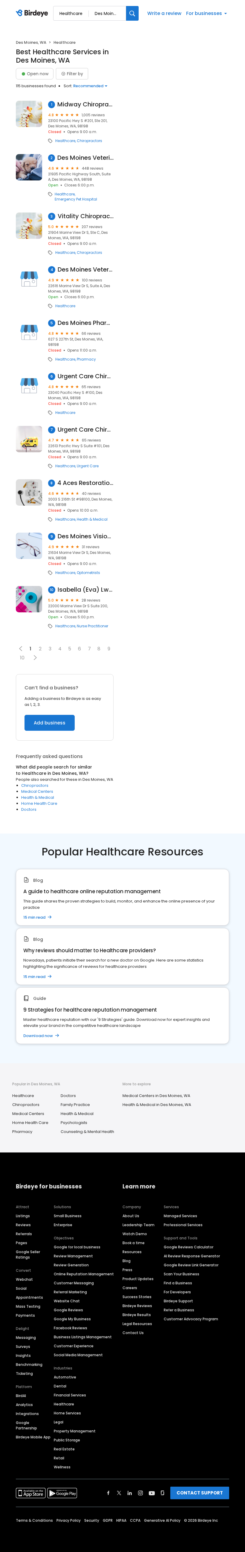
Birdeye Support (178, 1301)
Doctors (28, 809)
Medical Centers (37, 791)
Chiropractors (89, 140)
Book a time (133, 1242)
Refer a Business (179, 1310)
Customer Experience (74, 1345)
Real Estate (64, 1449)
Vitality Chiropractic (86, 216)
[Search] (132, 13)
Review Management (73, 1256)
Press (127, 1269)
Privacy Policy (68, 1520)
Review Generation (71, 1265)
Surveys (23, 1346)
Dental (60, 1386)
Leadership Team (138, 1224)
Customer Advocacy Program (191, 1319)
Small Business (68, 1215)
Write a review (164, 13)
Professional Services (183, 1224)
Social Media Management (78, 1354)
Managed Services (180, 1215)
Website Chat (67, 1301)
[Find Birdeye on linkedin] (129, 1493)
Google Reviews (68, 1310)
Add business (49, 723)
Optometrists (88, 572)
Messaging (26, 1337)
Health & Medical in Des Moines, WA (156, 1105)
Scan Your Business (181, 1274)
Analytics (24, 1404)
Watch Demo (134, 1233)
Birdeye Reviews (137, 1305)
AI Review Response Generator (192, 1256)
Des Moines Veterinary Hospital (85, 158)
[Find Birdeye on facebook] (108, 1493)
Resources (132, 1251)
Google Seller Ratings (28, 1254)
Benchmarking (29, 1364)
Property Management (75, 1431)
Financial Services (70, 1395)
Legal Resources (137, 1323)
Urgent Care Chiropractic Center (86, 376)
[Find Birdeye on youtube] (152, 1493)
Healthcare (65, 140)
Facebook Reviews (70, 1327)
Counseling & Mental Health (87, 1131)
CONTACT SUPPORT (200, 1493)
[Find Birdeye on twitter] (119, 1493)
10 (22, 657)
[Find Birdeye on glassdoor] (162, 1493)
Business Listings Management (83, 1336)
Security (91, 1520)
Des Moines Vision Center (86, 536)
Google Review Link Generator (191, 1265)
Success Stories (136, 1296)
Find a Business (178, 1283)
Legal (58, 1422)
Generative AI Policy (162, 1520)
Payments (25, 1315)
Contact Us (133, 1332)
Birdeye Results (136, 1314)
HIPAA (121, 1520)
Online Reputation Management (84, 1274)
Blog (126, 1260)
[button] (35, 657)
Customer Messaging (74, 1283)
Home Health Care (39, 803)
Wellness (62, 1467)
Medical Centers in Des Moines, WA (156, 1096)
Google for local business (77, 1247)
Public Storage (67, 1440)
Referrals (24, 1233)
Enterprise (63, 1224)
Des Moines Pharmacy (86, 323)
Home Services (67, 1413)
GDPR (108, 1520)
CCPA (135, 1520)
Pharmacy (86, 359)
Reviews (23, 1224)
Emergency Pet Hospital (76, 199)
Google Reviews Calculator (188, 1247)
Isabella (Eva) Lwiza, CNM (86, 589)
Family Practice (75, 1105)
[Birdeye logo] (33, 13)
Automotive (65, 1377)
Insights (23, 1355)
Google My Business (72, 1319)
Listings (23, 1215)
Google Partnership (26, 1425)
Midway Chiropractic (85, 104)
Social (21, 1288)
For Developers (177, 1292)
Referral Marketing (70, 1292)
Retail (59, 1458)
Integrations (27, 1413)
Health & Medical (92, 519)
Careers (129, 1287)
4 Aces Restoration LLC (85, 483)
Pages (21, 1242)
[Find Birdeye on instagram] (140, 1493)
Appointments (29, 1297)
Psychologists (74, 1122)
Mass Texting (28, 1306)
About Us (130, 1215)
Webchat (24, 1279)
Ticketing (24, 1373)
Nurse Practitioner (92, 626)
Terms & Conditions (34, 1520)
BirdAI (21, 1395)
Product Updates (138, 1278)
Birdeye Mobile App (33, 1437)
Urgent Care (88, 466)
